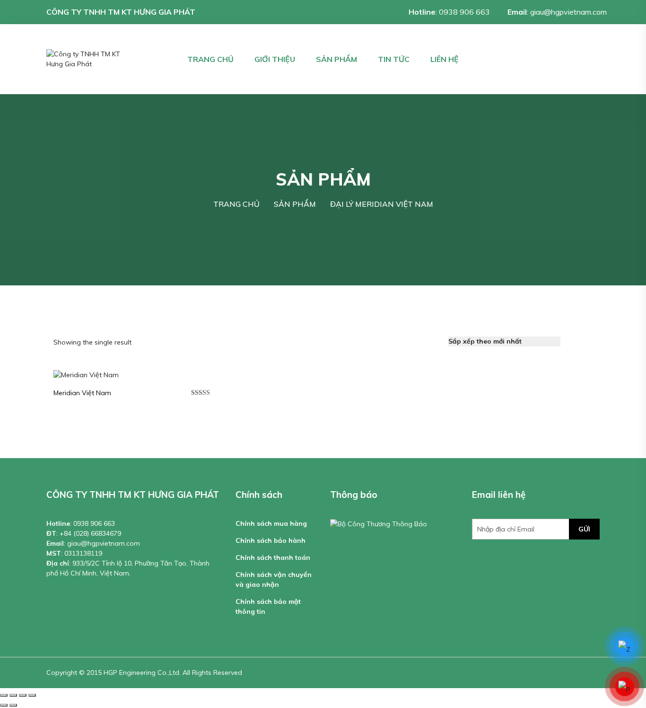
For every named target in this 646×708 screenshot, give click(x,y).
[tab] (573, 341)
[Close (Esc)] (4, 695)
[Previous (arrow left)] (4, 705)
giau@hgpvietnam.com (568, 12)
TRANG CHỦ (210, 59)
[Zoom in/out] (32, 695)
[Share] (13, 695)
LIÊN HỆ (444, 59)
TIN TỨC (394, 59)
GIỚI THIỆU (274, 59)
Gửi (584, 529)
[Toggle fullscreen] (22, 695)
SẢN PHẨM (336, 59)
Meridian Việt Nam (82, 393)
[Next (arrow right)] (13, 705)
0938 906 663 (464, 12)
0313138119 (83, 553)
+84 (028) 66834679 (90, 533)
